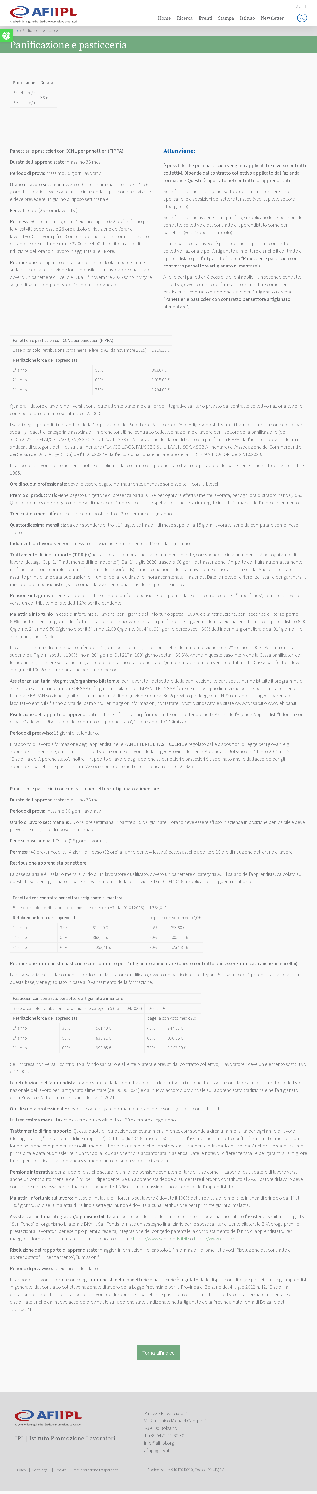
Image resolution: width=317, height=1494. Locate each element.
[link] (6, 35)
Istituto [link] (247, 18)
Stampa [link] (226, 18)
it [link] (305, 6)
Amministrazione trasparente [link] (94, 1470)
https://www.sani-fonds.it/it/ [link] (161, 1238)
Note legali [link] (40, 1470)
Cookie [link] (60, 1470)
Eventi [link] (205, 18)
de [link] (298, 6)
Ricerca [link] (185, 18)
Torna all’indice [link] (158, 1353)
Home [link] (164, 18)
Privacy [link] (20, 1470)
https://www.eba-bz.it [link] (216, 1238)
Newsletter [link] (272, 18)
